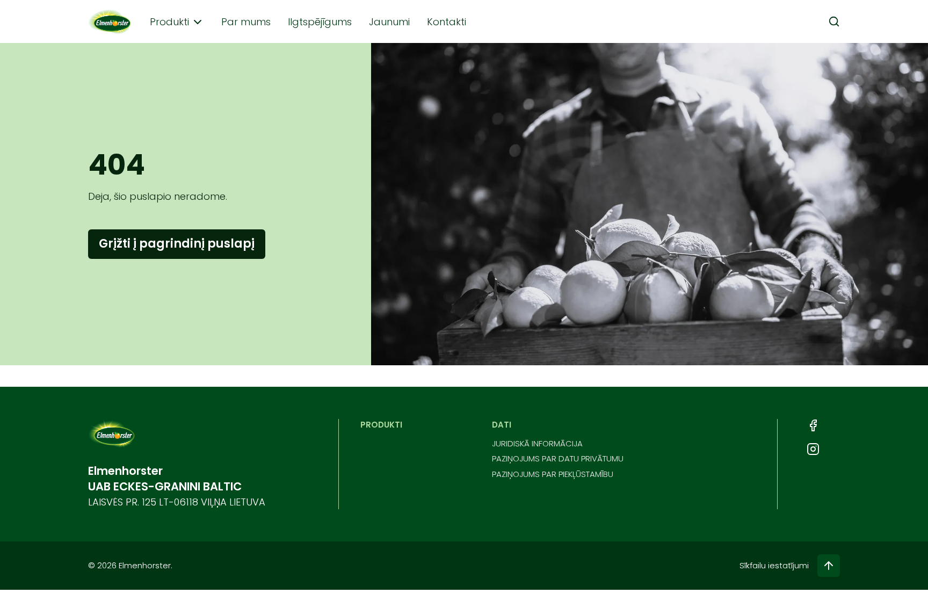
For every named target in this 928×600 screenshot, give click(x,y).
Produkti (169, 21)
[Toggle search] (834, 21)
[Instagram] (813, 449)
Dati (501, 424)
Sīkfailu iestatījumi (774, 565)
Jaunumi (389, 21)
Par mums (246, 21)
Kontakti (446, 21)
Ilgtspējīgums (320, 21)
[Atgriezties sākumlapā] (110, 22)
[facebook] (813, 425)
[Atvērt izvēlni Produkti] (197, 22)
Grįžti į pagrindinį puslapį (177, 243)
